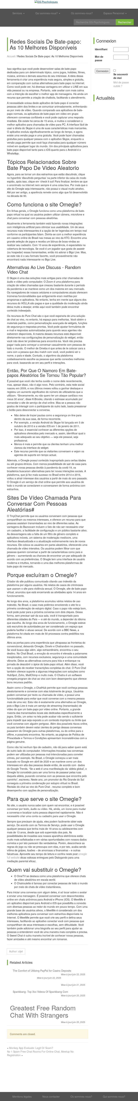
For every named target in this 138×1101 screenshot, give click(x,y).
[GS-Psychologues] (69, 4)
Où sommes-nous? (82, 13)
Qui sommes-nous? (46, 13)
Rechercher (124, 22)
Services (17, 13)
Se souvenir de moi (120, 76)
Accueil (11, 56)
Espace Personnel (114, 13)
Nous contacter (51, 1096)
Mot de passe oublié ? (121, 84)
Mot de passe (99, 58)
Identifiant (101, 49)
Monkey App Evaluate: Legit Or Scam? (31, 1048)
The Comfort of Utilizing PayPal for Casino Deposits (48, 971)
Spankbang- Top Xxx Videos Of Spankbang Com (48, 992)
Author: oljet (16, 951)
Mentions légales (22, 1096)
